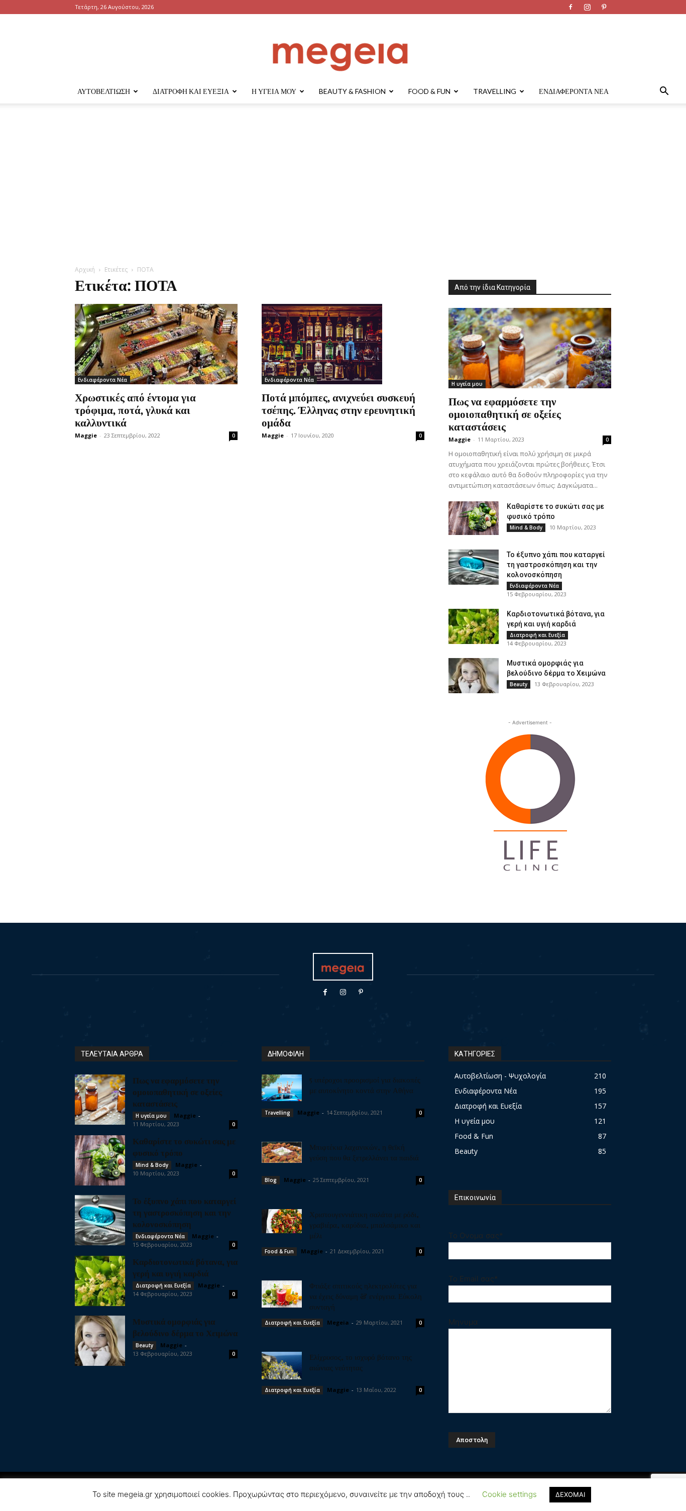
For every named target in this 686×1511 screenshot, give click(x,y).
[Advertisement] (343, 189)
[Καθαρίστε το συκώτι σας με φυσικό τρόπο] (473, 518)
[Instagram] (587, 7)
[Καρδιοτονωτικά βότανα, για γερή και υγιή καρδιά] (473, 626)
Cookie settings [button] (509, 1494)
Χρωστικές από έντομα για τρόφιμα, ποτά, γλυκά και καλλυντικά (135, 409)
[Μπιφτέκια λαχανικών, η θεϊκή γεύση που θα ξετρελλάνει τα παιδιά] (282, 1152)
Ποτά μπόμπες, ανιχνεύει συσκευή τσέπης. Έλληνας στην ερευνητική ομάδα (338, 409)
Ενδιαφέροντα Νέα (574, 91)
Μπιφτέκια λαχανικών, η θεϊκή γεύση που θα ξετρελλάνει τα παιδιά (364, 1152)
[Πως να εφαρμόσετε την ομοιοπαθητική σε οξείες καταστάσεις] (529, 348)
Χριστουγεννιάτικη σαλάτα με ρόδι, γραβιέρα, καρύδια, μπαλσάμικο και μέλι (364, 1224)
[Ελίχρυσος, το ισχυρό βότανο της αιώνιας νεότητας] (282, 1365)
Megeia (338, 1322)
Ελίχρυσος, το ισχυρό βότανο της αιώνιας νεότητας (360, 1362)
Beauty (518, 684)
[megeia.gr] (343, 47)
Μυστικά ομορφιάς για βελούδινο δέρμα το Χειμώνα (185, 1327)
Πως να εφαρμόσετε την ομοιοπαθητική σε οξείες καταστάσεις (504, 413)
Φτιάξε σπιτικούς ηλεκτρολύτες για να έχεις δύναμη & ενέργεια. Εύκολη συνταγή (365, 1296)
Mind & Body (526, 527)
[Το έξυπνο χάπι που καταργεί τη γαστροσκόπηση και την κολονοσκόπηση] (473, 567)
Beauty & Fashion (352, 91)
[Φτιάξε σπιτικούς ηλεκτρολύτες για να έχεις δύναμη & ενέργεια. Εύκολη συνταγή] (282, 1294)
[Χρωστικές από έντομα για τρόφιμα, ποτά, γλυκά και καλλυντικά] (156, 344)
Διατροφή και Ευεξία (191, 91)
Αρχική (85, 269)
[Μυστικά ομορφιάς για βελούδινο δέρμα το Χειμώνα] (473, 675)
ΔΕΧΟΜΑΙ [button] (570, 1494)
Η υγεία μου (274, 91)
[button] (664, 92)
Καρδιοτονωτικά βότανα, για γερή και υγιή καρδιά (185, 1267)
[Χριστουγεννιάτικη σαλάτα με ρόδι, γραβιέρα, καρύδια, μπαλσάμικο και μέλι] (282, 1221)
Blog (271, 1179)
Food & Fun (429, 91)
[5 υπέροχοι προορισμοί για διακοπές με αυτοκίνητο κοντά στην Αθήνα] (282, 1087)
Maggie (86, 435)
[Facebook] (570, 7)
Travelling (494, 91)
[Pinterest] (603, 7)
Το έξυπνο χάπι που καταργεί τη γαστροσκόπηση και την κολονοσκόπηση (556, 565)
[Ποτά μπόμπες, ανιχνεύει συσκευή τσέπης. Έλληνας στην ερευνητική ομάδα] (343, 344)
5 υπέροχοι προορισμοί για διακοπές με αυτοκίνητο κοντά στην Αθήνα (364, 1084)
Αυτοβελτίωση (103, 91)
